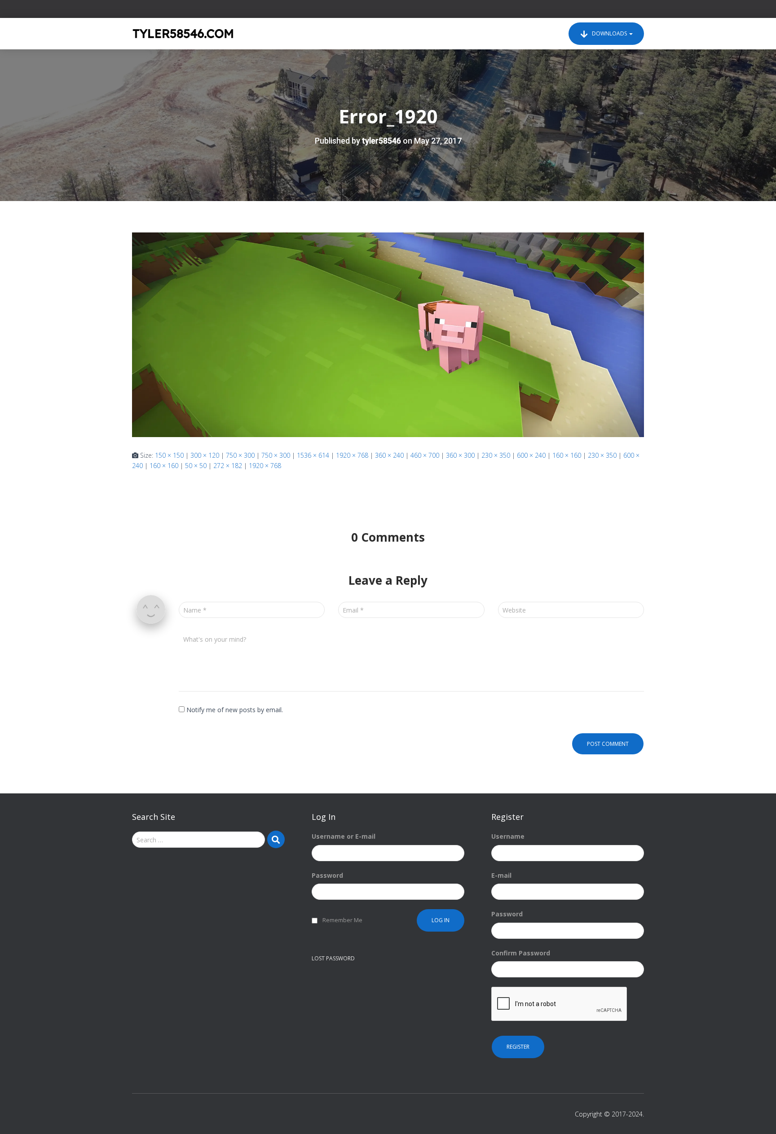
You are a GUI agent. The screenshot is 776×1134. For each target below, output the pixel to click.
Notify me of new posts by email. (234, 709)
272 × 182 (227, 465)
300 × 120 (204, 455)
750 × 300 (240, 455)
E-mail (501, 875)
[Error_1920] (388, 334)
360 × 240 (389, 455)
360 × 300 (460, 455)
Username (508, 836)
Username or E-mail (343, 836)
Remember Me (342, 920)
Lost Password (333, 958)
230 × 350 (495, 455)
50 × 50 (196, 465)
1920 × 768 (352, 455)
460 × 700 (424, 455)
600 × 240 (531, 455)
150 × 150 (169, 455)
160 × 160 (566, 455)
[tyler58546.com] (182, 33)
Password (327, 875)
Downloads (609, 33)
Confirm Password (520, 953)
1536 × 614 (313, 455)
